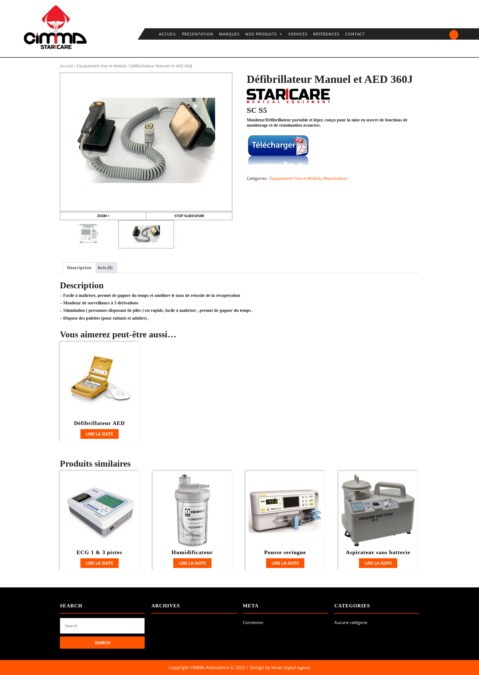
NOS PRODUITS (261, 34)
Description (79, 267)
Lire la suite (99, 434)
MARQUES (229, 34)
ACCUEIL (167, 34)
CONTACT (355, 34)
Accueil (66, 65)
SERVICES (298, 34)
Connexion (253, 622)
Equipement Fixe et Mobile (101, 65)
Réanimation (335, 178)
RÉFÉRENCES (326, 34)
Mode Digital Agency (291, 667)
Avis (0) (105, 267)
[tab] (79, 267)
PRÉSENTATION (197, 34)
